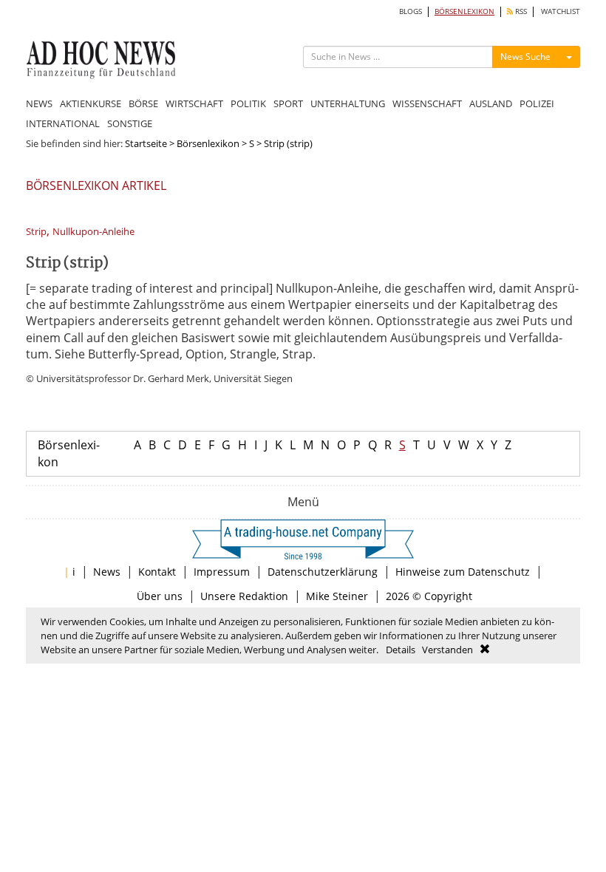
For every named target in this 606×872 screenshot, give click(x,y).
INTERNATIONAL (63, 123)
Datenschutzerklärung (323, 572)
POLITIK (248, 103)
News (106, 572)
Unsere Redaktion (244, 596)
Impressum (222, 572)
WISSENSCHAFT (427, 103)
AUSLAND (490, 103)
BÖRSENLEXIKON (464, 11)
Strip (36, 231)
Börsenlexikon (208, 143)
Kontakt (157, 572)
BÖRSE (143, 103)
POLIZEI (537, 103)
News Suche (525, 56)
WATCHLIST (560, 11)
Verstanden (447, 649)
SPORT (288, 103)
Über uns (160, 596)
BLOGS (410, 11)
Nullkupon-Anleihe (93, 231)
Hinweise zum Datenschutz (462, 572)
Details (400, 649)
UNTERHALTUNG (347, 103)
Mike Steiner (337, 596)
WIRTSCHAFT (194, 103)
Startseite (146, 143)
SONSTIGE (129, 123)
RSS (520, 11)
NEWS (39, 103)
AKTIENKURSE (90, 103)
